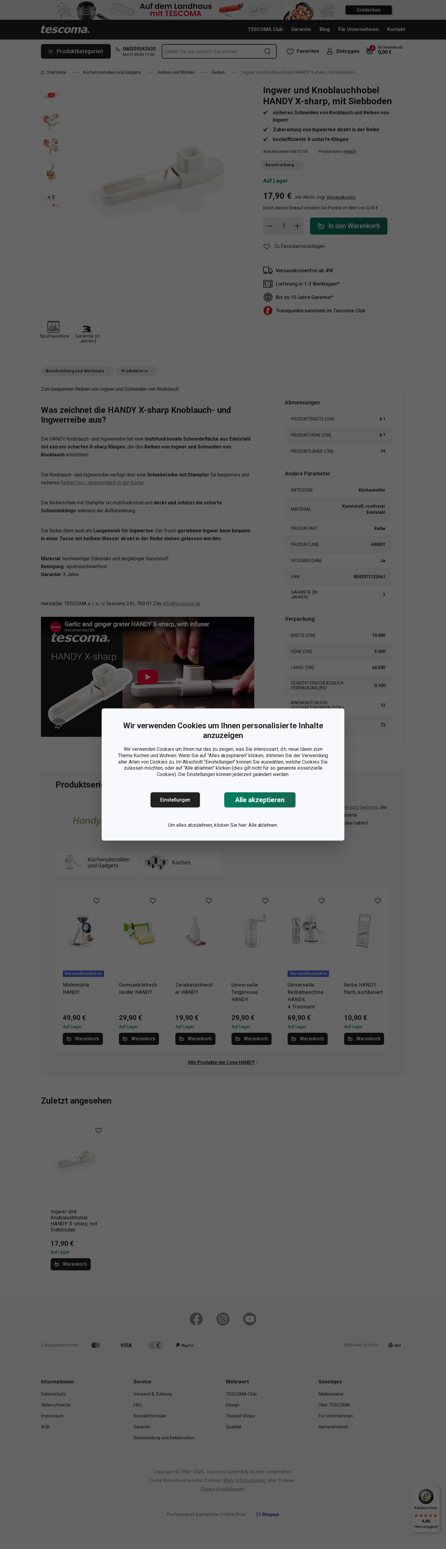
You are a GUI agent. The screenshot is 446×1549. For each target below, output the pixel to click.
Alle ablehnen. (263, 825)
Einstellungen (175, 800)
